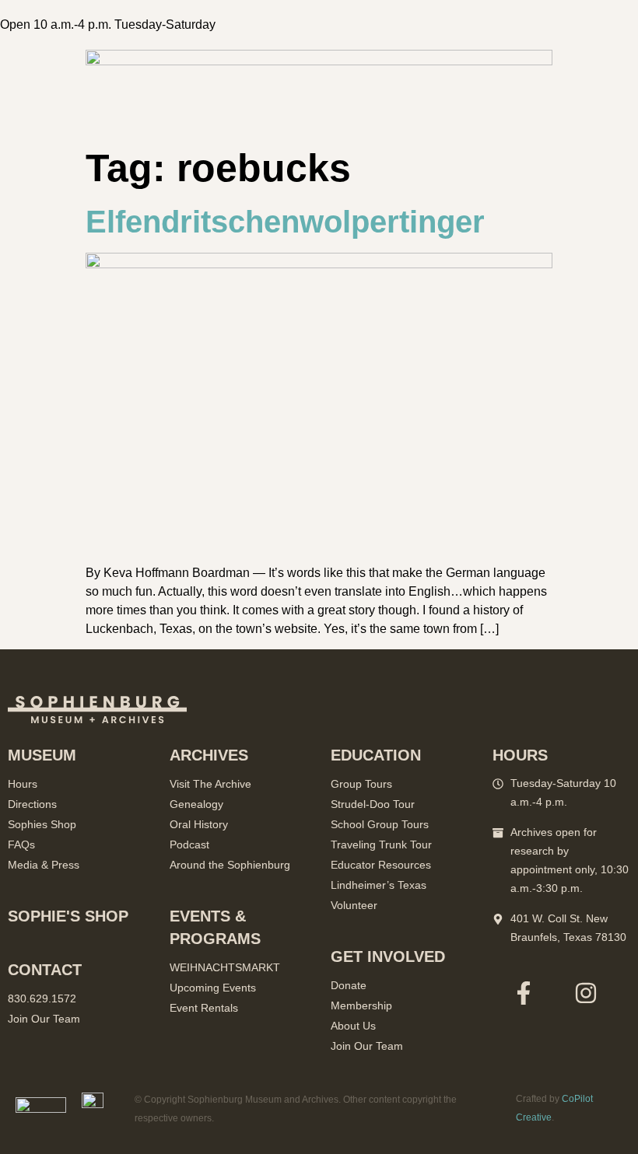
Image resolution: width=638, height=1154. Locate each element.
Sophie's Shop (68, 916)
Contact (45, 969)
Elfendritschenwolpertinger (285, 222)
